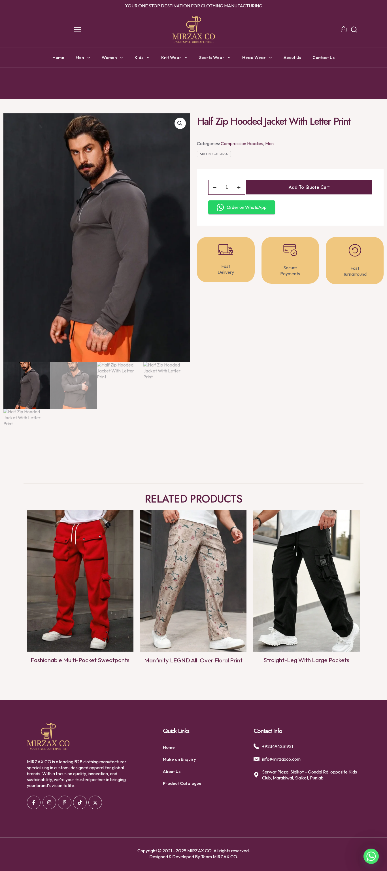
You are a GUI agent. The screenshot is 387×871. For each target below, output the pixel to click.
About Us (171, 771)
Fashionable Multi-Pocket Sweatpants (80, 660)
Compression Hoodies (242, 143)
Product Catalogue (182, 783)
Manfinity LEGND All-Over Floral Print (193, 660)
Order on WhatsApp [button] (247, 207)
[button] (180, 123)
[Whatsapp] (371, 856)
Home (169, 747)
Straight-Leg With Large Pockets (306, 660)
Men (269, 143)
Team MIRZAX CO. (219, 856)
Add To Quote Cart (309, 187)
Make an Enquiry (179, 759)
